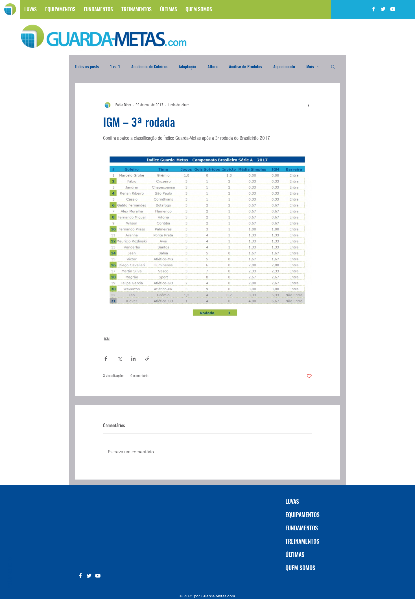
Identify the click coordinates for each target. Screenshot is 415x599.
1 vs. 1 (115, 66)
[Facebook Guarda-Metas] (373, 9)
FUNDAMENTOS (301, 528)
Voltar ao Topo (9, 572)
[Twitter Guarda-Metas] (383, 9)
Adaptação (187, 66)
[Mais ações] (308, 105)
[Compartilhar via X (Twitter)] (119, 358)
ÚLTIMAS (294, 554)
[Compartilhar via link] (147, 358)
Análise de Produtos (245, 66)
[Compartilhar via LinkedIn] (133, 358)
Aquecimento (284, 66)
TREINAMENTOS (302, 541)
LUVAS (292, 501)
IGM (107, 339)
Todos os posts (87, 66)
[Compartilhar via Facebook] (105, 358)
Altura (212, 66)
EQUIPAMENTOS (302, 514)
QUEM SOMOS (300, 567)
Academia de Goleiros (149, 66)
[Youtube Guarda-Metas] (393, 9)
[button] (333, 66)
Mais (310, 66)
